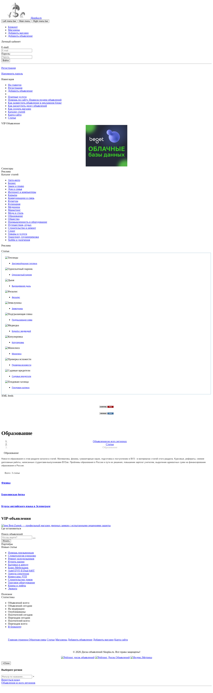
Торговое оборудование (21, 582)
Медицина (14, 207)
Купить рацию (16, 561)
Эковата (12, 588)
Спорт (11, 231)
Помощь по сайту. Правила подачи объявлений (35, 99)
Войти (6, 60)
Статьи (12, 117)
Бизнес (12, 183)
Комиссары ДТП (17, 576)
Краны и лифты (17, 585)
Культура (13, 201)
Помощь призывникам (21, 552)
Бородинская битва (13, 494)
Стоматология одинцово (22, 555)
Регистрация (8, 68)
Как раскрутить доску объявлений (27, 105)
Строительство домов (20, 579)
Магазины (14, 30)
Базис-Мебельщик (18, 567)
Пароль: (5, 53)
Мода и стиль (15, 213)
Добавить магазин (18, 33)
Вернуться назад (10, 679)
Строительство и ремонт (22, 228)
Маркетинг (14, 210)
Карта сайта (14, 114)
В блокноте (14, 626)
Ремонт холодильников (21, 558)
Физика (5, 482)
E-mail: (5, 47)
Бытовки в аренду (18, 564)
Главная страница (18, 639)
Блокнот (13, 27)
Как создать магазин (19, 108)
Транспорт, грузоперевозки (23, 236)
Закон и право (16, 186)
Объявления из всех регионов (18, 682)
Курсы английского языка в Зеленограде (25, 506)
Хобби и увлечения (19, 239)
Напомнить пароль (12, 73)
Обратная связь (37, 639)
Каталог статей (16, 111)
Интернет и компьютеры (22, 192)
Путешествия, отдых (19, 225)
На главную (14, 84)
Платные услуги (17, 96)
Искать (6, 541)
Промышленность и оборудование (27, 222)
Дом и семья (15, 189)
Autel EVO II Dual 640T (21, 570)
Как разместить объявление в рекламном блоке (35, 102)
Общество (13, 219)
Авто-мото (14, 180)
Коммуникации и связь (21, 198)
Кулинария (14, 204)
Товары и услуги (17, 233)
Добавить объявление (20, 36)
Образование (15, 216)
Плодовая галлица (20, 387)
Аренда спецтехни (18, 573)
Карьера (12, 195)
